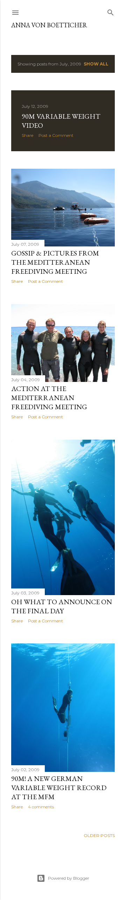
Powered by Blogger (68, 878)
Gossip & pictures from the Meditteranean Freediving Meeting (55, 262)
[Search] (110, 11)
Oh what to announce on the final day (61, 606)
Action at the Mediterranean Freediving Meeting (49, 397)
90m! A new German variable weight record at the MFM (58, 787)
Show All (96, 64)
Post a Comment (56, 135)
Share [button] (27, 135)
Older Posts (99, 835)
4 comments (41, 806)
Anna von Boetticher (49, 25)
